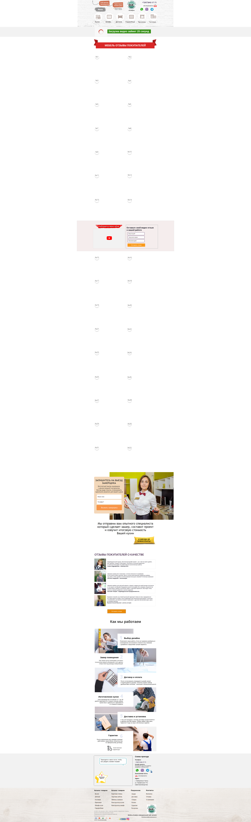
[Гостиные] (152, 24)
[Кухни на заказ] (97, 23)
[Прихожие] (141, 23)
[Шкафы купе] (108, 23)
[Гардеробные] (130, 23)
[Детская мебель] (119, 23)
